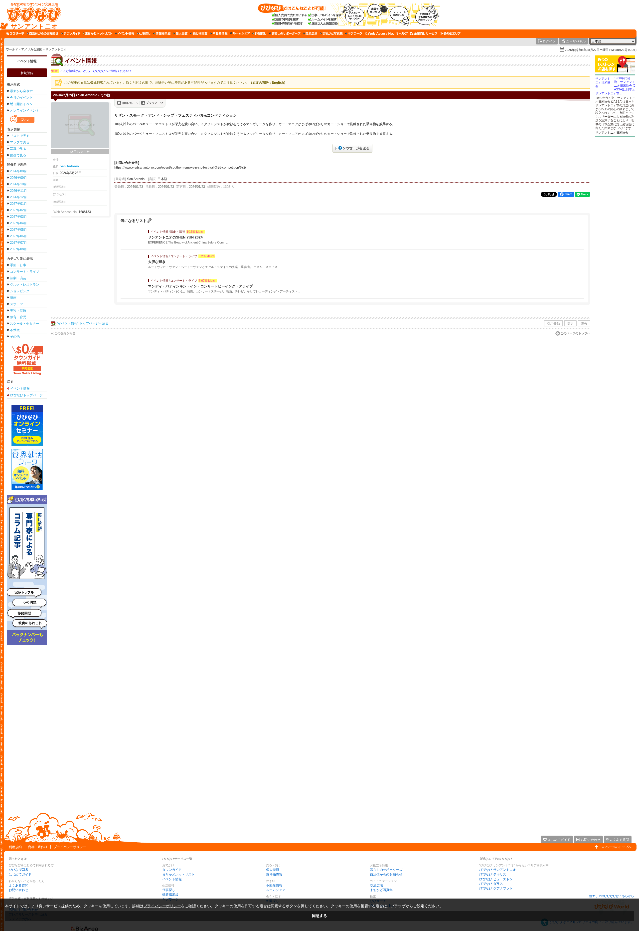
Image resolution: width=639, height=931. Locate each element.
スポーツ (16, 304)
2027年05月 (18, 229)
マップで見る (19, 142)
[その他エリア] (450, 33)
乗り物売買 (274, 874)
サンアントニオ (55, 49)
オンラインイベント (24, 110)
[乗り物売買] (198, 33)
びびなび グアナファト (496, 888)
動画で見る (18, 155)
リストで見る (19, 135)
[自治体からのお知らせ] (42, 33)
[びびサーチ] (15, 33)
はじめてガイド (20, 874)
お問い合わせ (18, 890)
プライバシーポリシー (70, 847)
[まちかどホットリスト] (98, 33)
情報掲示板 (170, 895)
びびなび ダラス (491, 884)
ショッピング (19, 291)
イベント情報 (27, 61)
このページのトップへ (575, 333)
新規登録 (26, 73)
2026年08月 (18, 171)
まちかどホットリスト (178, 874)
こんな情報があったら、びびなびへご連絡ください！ (91, 71)
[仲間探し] (259, 33)
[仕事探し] (144, 33)
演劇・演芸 (18, 278)
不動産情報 (274, 885)
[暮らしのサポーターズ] (285, 33)
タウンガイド (172, 870)
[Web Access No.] (379, 33)
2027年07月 (18, 242)
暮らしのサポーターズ (386, 870)
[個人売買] (180, 33)
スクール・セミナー (24, 323)
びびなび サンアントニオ (497, 870)
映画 (13, 297)
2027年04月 (18, 223)
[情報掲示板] (161, 33)
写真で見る (18, 148)
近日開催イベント (23, 104)
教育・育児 (18, 317)
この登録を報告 (64, 333)
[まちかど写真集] (331, 33)
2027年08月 (18, 249)
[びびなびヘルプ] (402, 33)
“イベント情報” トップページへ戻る (83, 323)
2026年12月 (18, 197)
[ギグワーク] (353, 33)
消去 (584, 323)
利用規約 (15, 847)
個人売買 (272, 870)
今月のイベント (21, 97)
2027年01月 (18, 203)
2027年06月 (18, 236)
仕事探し (168, 890)
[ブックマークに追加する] (152, 103)
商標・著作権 (37, 847)
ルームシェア (276, 890)
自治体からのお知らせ (386, 874)
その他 (15, 336)
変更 (570, 323)
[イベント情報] (124, 33)
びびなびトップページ (26, 395)
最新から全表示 (21, 91)
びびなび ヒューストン (496, 879)
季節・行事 (18, 265)
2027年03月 (18, 216)
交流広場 (376, 885)
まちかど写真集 (381, 890)
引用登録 (553, 323)
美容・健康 (18, 310)
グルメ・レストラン (24, 284)
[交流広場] (310, 33)
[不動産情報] (219, 33)
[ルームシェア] (240, 33)
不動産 (15, 330)
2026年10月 (18, 184)
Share (568, 194)
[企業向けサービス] (423, 33)
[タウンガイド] (70, 33)
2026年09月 (18, 177)
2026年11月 (18, 190)
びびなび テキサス (492, 874)
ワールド (12, 49)
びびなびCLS (18, 870)
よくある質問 (18, 885)
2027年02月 (18, 210)
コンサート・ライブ (24, 271)
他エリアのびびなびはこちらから (611, 896)
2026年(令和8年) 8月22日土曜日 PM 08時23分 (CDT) (601, 50)
